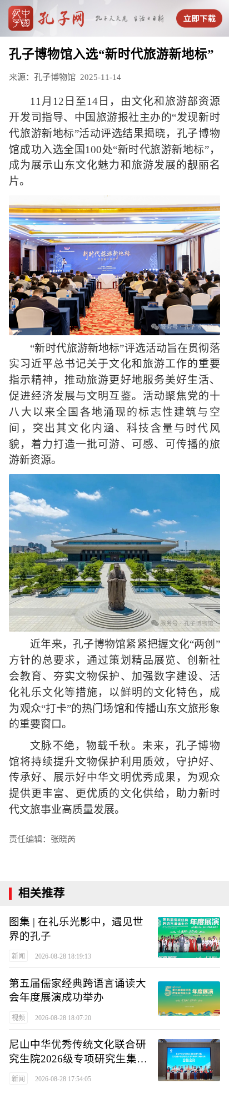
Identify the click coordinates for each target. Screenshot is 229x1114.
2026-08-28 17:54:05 (63, 1079)
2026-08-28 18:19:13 (63, 956)
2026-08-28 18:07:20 (63, 1018)
